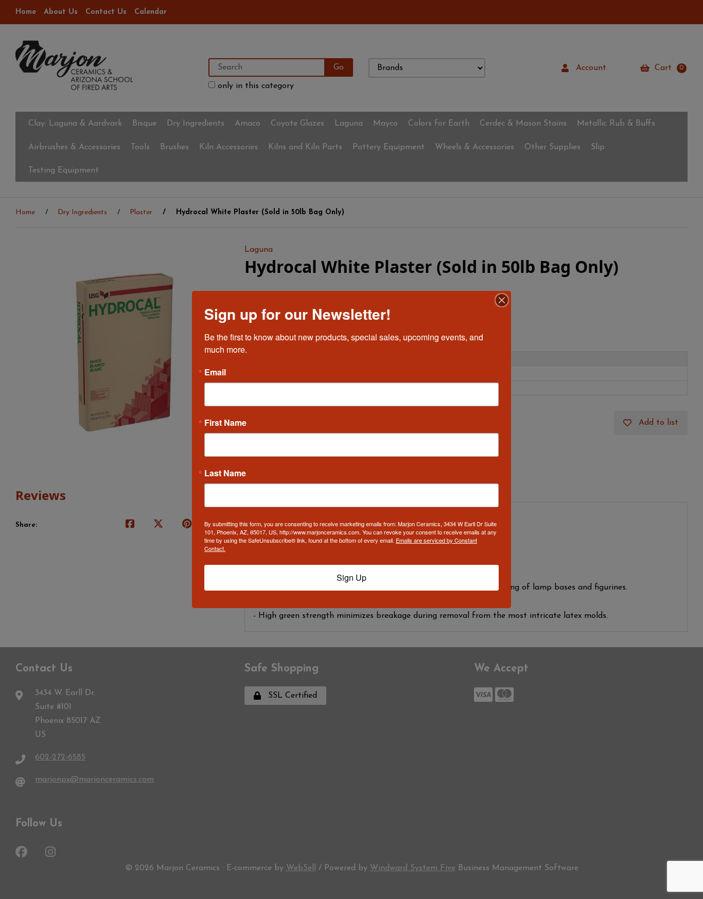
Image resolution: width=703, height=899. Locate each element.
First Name (225, 423)
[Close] (502, 300)
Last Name (225, 473)
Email (215, 372)
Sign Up (351, 577)
